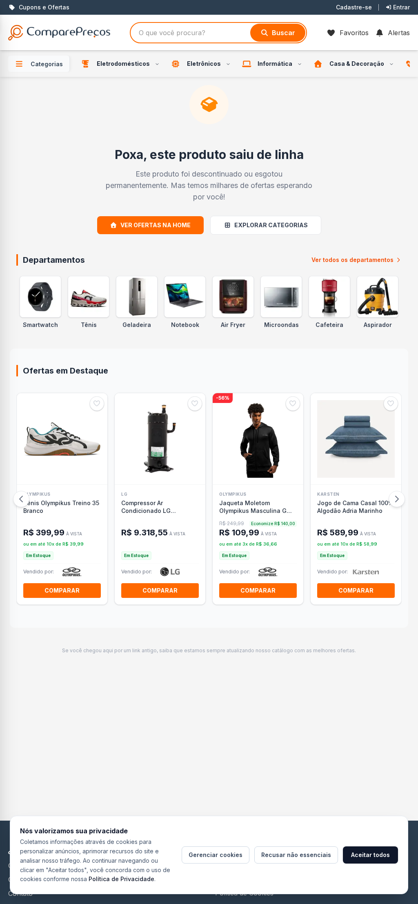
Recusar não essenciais (296, 854)
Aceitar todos (370, 854)
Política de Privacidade (121, 878)
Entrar (401, 7)
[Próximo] (397, 499)
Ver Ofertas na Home (155, 225)
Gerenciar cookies (215, 854)
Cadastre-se (354, 7)
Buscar (283, 33)
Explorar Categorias (271, 225)
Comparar (62, 590)
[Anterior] (21, 499)
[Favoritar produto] (97, 403)
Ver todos (352, 259)
